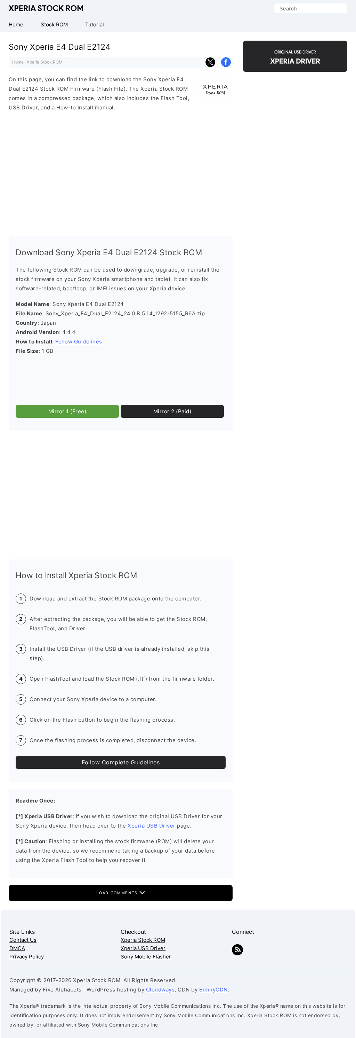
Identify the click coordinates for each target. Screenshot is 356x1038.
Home (18, 62)
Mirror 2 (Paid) (172, 411)
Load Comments (117, 892)
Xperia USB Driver (152, 825)
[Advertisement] (121, 172)
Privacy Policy (26, 956)
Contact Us (23, 940)
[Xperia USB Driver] (295, 66)
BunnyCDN (213, 989)
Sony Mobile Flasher (146, 956)
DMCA (17, 948)
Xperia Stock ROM (47, 8)
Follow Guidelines (78, 341)
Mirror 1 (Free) (67, 411)
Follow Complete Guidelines (121, 762)
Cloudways (160, 989)
